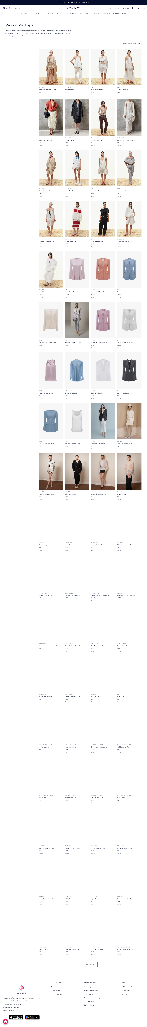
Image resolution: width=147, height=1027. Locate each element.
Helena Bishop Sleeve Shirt (47, 899)
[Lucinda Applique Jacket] (129, 927)
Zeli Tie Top (42, 797)
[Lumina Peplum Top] (129, 674)
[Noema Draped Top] (103, 927)
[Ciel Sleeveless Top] (129, 724)
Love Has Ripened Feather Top (100, 595)
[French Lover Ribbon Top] (77, 674)
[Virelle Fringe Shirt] (77, 219)
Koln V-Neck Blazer (123, 393)
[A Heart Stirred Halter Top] (51, 573)
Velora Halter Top (70, 90)
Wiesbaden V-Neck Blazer (99, 342)
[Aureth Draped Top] (51, 269)
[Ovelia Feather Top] (103, 168)
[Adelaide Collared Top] (77, 876)
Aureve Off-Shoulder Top (46, 241)
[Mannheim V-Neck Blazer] (103, 269)
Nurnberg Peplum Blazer (125, 292)
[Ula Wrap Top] (51, 522)
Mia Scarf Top (121, 494)
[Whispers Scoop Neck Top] (129, 522)
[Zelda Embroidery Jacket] (129, 825)
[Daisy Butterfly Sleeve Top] (77, 623)
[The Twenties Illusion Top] (77, 573)
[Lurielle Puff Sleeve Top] (77, 825)
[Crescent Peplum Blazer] (103, 421)
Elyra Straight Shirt (97, 90)
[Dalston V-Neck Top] (103, 370)
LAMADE (119, 441)
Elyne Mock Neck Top (71, 191)
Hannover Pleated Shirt (72, 393)
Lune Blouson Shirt (97, 797)
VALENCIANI (68, 542)
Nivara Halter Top (96, 140)
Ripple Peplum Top (123, 1000)
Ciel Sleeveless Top (123, 747)
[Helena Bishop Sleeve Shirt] (51, 876)
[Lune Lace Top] (129, 775)
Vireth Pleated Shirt (71, 140)
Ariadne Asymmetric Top (46, 848)
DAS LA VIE (42, 87)
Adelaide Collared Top (72, 899)
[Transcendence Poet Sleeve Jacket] (51, 623)
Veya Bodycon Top (70, 797)
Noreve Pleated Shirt (45, 191)
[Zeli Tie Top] (51, 775)
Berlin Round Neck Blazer (46, 444)
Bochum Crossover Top (46, 393)
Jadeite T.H (94, 998)
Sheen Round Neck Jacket (47, 494)
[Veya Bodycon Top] (77, 775)
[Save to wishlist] (60, 52)
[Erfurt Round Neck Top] (77, 269)
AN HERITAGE (121, 542)
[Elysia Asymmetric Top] (103, 876)
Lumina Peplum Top (123, 696)
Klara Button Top (96, 696)
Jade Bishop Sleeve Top (98, 494)
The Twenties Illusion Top (73, 595)
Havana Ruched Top (97, 1000)
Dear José (42, 846)
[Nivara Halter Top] (103, 117)
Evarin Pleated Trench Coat (47, 90)
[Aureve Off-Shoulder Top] (51, 219)
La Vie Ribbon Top (123, 646)
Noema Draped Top (97, 949)
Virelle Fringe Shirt (70, 241)
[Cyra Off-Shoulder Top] (51, 927)
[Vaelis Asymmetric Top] (129, 219)
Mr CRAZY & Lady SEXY (72, 745)
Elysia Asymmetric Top (98, 899)
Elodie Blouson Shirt (71, 545)
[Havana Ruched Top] (103, 977)
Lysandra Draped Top (98, 848)
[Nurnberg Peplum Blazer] (129, 269)
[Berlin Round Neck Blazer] (51, 421)
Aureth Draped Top (45, 292)
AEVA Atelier (43, 947)
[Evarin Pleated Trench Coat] (51, 67)
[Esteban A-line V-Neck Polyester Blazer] (77, 977)
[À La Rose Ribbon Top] (103, 623)
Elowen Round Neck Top (124, 899)
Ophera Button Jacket (46, 140)
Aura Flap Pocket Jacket (125, 444)
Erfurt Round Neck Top (72, 292)
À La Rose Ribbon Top (98, 646)
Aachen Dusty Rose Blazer (73, 342)
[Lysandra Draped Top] (103, 825)
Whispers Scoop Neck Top (125, 545)
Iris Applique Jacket (45, 747)
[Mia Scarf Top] (129, 471)
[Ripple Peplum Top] (129, 977)
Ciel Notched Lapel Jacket (99, 747)
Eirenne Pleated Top (97, 241)
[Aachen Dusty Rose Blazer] (77, 320)
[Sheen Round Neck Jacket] (51, 471)
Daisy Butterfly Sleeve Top (73, 646)
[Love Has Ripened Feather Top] (103, 573)
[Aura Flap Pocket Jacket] (129, 421)
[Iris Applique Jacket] (51, 724)
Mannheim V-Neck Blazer (99, 292)
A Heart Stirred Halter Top (47, 595)
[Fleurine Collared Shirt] (103, 522)
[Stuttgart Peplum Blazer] (129, 320)
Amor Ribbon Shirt (70, 747)
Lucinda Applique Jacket (125, 949)
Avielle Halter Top (122, 90)
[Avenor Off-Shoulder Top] (129, 168)
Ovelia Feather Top (97, 191)
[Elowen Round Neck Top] (129, 876)
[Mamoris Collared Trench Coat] (129, 573)
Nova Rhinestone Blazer (46, 1000)
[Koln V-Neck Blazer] (129, 370)
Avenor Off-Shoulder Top (125, 191)
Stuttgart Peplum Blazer (125, 342)
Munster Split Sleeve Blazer (47, 342)
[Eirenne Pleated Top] (103, 219)
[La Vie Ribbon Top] (129, 623)
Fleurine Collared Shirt (98, 545)
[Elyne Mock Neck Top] (77, 168)
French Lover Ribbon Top (72, 696)
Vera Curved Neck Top (72, 949)
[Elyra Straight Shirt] (103, 67)
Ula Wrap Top (43, 545)
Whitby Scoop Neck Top (72, 444)
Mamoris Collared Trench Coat (126, 595)
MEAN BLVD (68, 998)
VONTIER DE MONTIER (45, 745)
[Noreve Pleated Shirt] (51, 168)
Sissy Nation (69, 643)
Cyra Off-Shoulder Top (46, 949)
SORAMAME (120, 593)
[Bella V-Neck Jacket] (77, 471)
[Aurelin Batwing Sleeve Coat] (129, 117)
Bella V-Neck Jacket (71, 494)
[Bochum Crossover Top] (51, 370)
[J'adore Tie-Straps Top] (51, 674)
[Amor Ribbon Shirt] (77, 724)
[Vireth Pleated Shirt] (77, 117)
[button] (133, 8)
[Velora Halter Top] (77, 67)
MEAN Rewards (114, 8)
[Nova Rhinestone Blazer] (51, 977)
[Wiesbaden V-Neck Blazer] (103, 320)
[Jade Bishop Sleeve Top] (103, 471)
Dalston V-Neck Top (97, 393)
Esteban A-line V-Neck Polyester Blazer (77, 1000)
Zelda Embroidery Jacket (125, 848)
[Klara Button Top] (103, 674)
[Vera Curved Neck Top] (77, 927)
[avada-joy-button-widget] (5, 1021)
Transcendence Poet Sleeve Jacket (49, 646)
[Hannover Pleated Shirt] (77, 370)
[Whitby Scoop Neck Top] (77, 421)
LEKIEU (67, 290)
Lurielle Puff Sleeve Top (72, 848)
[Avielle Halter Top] (129, 67)
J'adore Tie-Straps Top (45, 696)
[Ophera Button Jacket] (51, 117)
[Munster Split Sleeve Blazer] (51, 320)
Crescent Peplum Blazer (98, 444)
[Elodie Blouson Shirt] (77, 522)
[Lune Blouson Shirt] (103, 775)
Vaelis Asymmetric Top (124, 241)
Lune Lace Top (121, 797)
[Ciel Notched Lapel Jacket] (103, 724)
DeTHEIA (93, 694)
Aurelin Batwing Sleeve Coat (126, 140)
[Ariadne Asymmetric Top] (51, 825)
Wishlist (126, 8)
